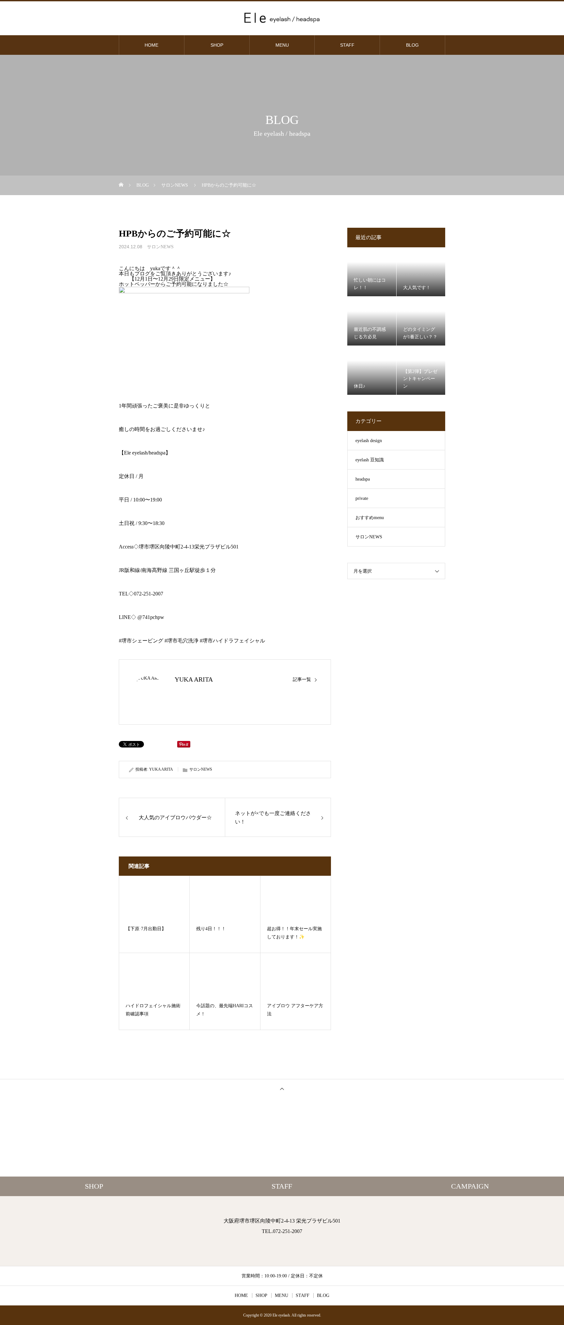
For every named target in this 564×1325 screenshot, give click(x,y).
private (361, 498)
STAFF (347, 45)
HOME (151, 45)
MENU (282, 45)
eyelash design (368, 440)
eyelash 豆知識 (369, 459)
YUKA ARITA (194, 679)
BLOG (412, 45)
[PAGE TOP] (282, 1088)
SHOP (217, 45)
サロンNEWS (160, 246)
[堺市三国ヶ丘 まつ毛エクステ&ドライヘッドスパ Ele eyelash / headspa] (282, 17)
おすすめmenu (369, 517)
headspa (362, 479)
